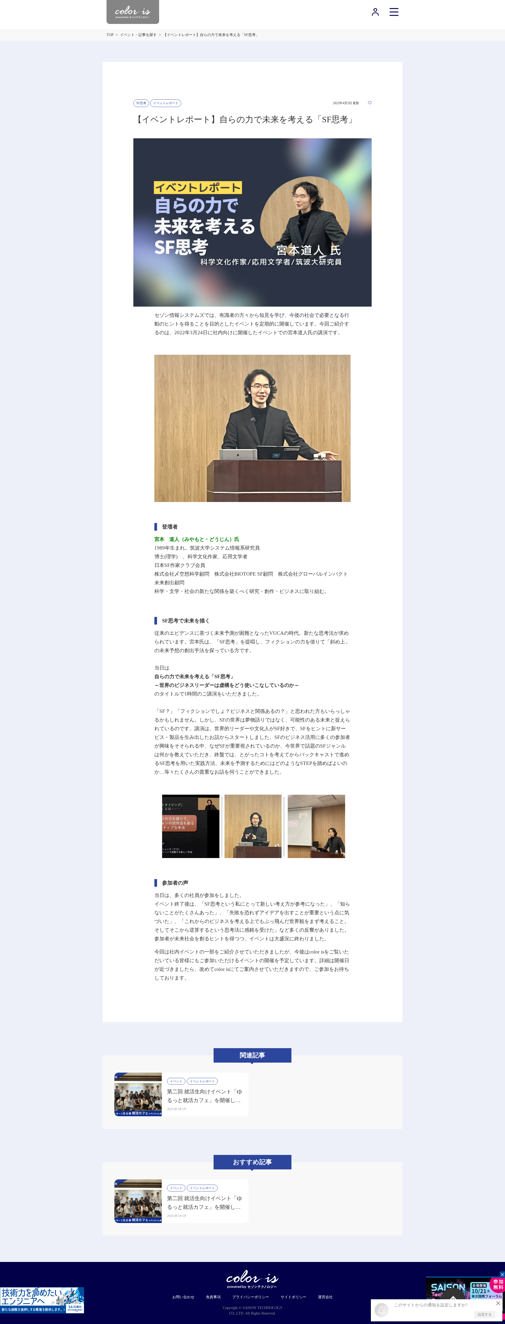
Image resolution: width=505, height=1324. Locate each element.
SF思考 (141, 103)
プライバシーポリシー (250, 1297)
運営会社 (325, 1297)
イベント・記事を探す (138, 35)
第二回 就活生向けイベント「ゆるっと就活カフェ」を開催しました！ (204, 1100)
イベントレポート (165, 103)
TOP (110, 35)
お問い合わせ (183, 1297)
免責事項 (213, 1297)
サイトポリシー (293, 1297)
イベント (176, 1081)
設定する (485, 1314)
